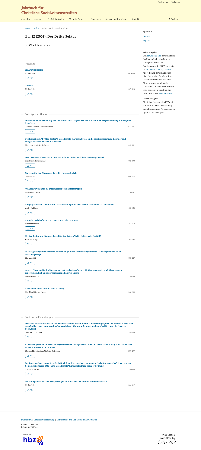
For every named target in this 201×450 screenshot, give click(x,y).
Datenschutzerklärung (44, 419)
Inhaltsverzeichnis (34, 70)
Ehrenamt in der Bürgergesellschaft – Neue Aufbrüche (51, 173)
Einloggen (175, 2)
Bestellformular (166, 93)
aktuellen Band (154, 55)
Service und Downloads (116, 19)
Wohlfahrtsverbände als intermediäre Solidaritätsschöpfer (53, 188)
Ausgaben (38, 19)
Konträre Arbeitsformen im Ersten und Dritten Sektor (51, 220)
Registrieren (163, 2)
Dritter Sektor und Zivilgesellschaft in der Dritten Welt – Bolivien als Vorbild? (63, 236)
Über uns (95, 19)
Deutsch (146, 36)
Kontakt (135, 19)
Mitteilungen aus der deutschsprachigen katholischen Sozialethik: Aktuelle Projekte (66, 381)
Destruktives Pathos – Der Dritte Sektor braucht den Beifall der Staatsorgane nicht (65, 157)
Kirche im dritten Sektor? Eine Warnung (44, 288)
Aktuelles (25, 19)
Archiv (36, 28)
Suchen (174, 19)
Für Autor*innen (77, 19)
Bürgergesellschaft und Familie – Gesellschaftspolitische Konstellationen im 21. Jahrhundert (70, 204)
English (146, 40)
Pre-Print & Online (56, 19)
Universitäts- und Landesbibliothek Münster (77, 419)
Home (27, 28)
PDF (31, 78)
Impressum (26, 419)
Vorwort (29, 85)
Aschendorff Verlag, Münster (159, 69)
